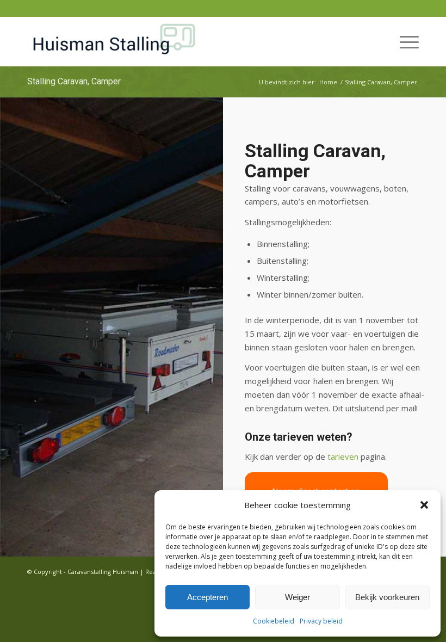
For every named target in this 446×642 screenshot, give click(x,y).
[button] (424, 504)
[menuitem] (404, 41)
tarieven (342, 456)
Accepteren (207, 597)
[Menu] (404, 41)
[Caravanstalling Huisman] (114, 41)
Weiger (297, 597)
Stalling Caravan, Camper (74, 81)
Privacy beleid (321, 621)
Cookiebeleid (273, 621)
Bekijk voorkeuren (387, 597)
